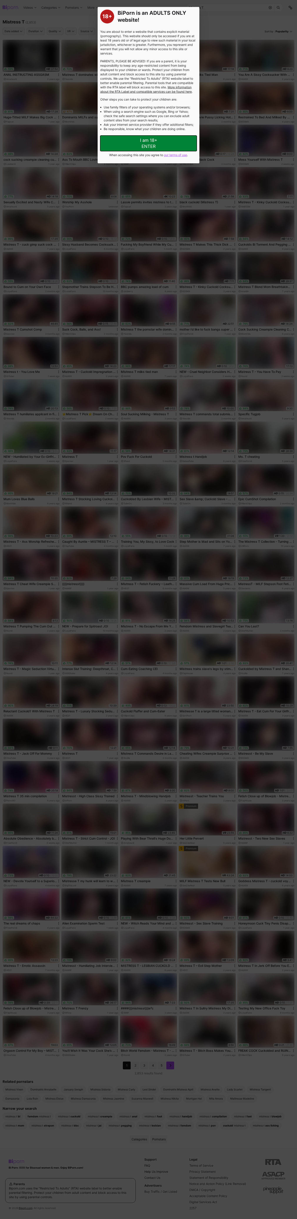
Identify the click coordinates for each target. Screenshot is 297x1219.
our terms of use (175, 155)
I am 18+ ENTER (148, 143)
